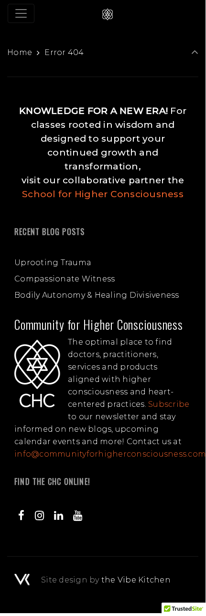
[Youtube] (78, 515)
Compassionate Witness (64, 278)
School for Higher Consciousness (103, 194)
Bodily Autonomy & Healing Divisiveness (96, 295)
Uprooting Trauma (52, 262)
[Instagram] (39, 515)
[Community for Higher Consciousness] (107, 13)
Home (19, 52)
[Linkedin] (58, 515)
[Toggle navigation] (21, 13)
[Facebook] (21, 515)
